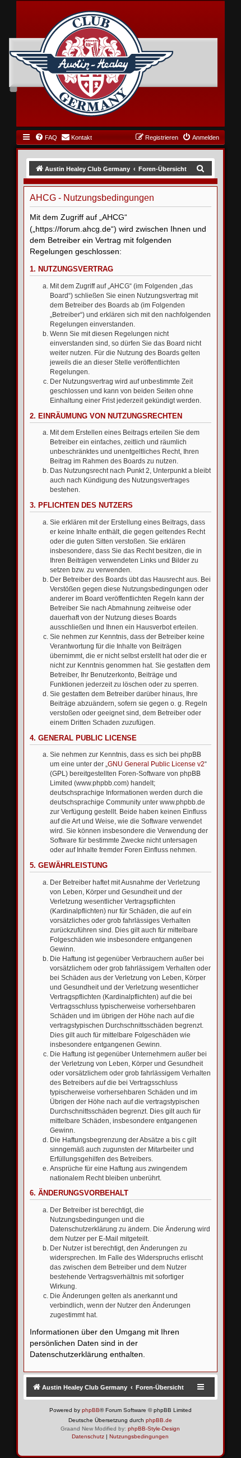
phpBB (91, 1410)
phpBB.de (159, 1420)
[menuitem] (46, 137)
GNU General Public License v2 (156, 764)
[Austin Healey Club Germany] (91, 64)
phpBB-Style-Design (154, 1428)
